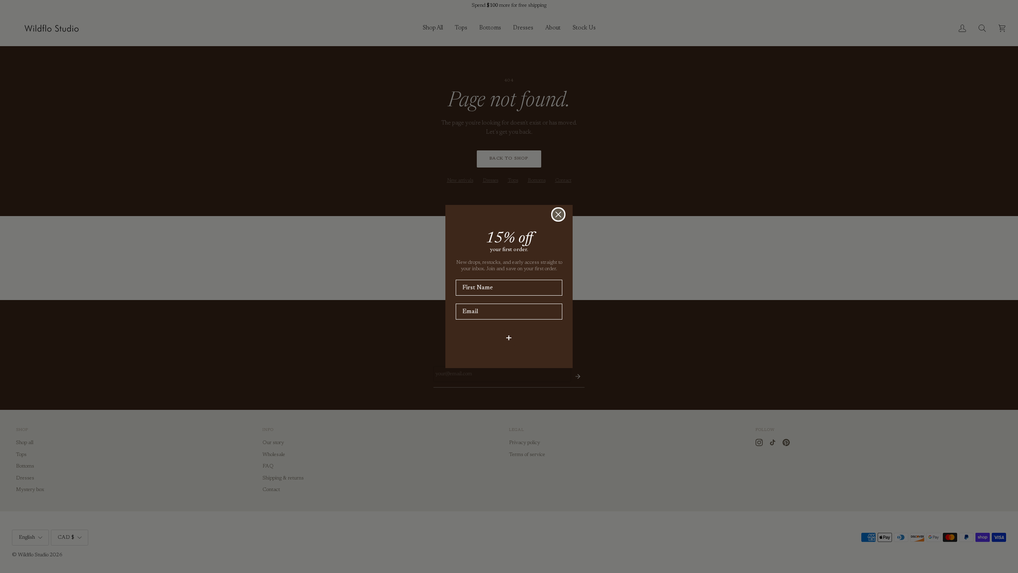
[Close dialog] (558, 214)
